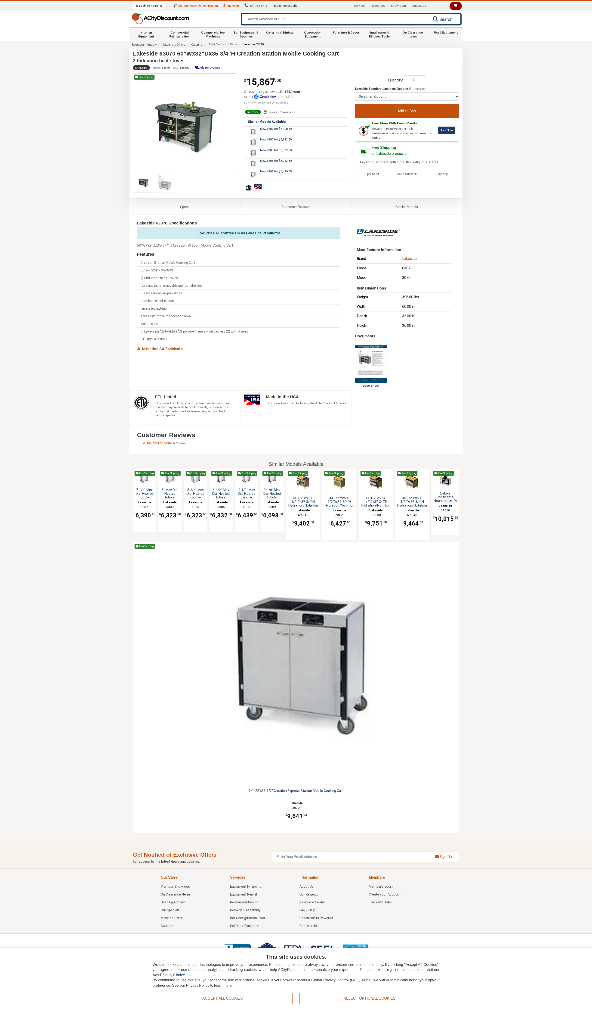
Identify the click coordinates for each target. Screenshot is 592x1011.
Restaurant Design (244, 902)
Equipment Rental (243, 894)
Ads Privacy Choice (169, 975)
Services (359, 5)
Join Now (446, 130)
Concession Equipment (312, 34)
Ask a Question (407, 174)
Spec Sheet (372, 174)
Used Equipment (446, 32)
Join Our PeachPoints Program (197, 5)
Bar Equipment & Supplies (246, 34)
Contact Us (418, 5)
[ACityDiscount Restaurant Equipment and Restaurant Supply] (160, 18)
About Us (306, 887)
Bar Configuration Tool (247, 918)
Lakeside (141, 67)
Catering (196, 44)
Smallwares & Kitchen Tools (379, 34)
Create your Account (385, 894)
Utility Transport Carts (222, 44)
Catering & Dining (279, 32)
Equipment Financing (245, 887)
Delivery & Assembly (245, 910)
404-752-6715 (258, 5)
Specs (185, 207)
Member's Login (381, 887)
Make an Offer (171, 918)
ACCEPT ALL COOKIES (222, 998)
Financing (232, 5)
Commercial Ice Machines (213, 34)
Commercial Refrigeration (179, 34)
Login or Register (150, 5)
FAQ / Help (307, 910)
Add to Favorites (209, 67)
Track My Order (380, 902)
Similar (407, 207)
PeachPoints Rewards (316, 918)
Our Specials (170, 910)
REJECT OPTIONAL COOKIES (369, 998)
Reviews (295, 207)
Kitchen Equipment (146, 34)
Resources (378, 5)
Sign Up (445, 857)
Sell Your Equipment (245, 926)
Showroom (398, 5)
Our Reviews (308, 894)
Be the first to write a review (163, 443)
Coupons (167, 926)
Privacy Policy (197, 985)
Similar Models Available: (267, 122)
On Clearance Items (413, 34)
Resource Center (312, 902)
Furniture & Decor (346, 32)
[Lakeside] (378, 232)
